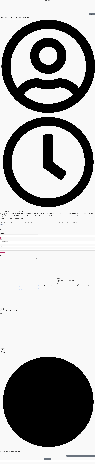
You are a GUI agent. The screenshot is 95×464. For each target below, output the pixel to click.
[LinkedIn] (47, 228)
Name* (1, 247)
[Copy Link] (47, 229)
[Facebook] (47, 226)
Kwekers (1, 308)
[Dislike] (2, 225)
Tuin (3, 308)
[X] (47, 227)
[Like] (0, 225)
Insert (1, 463)
